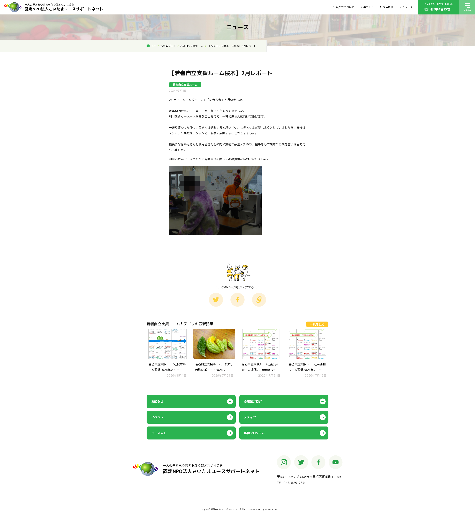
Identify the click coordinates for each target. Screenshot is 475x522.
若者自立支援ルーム (192, 46)
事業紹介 (368, 7)
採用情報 (388, 7)
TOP (153, 46)
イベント (157, 417)
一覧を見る (317, 324)
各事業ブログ (168, 46)
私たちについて (345, 7)
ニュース (407, 7)
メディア (250, 417)
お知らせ (157, 401)
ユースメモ (158, 433)
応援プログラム (254, 433)
